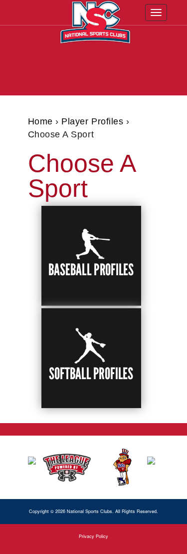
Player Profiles (92, 121)
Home (40, 121)
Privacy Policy (93, 536)
